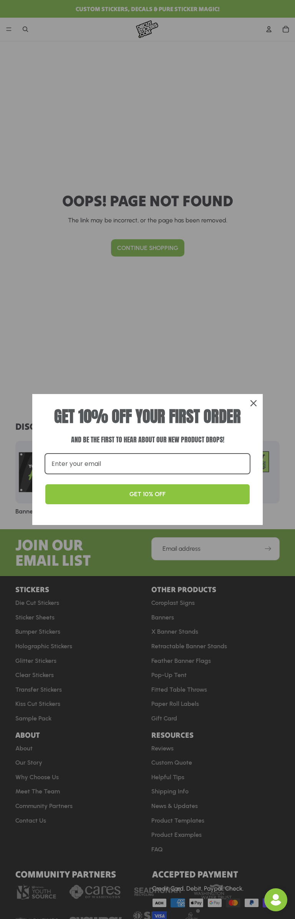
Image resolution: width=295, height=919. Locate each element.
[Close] (253, 403)
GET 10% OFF (147, 494)
